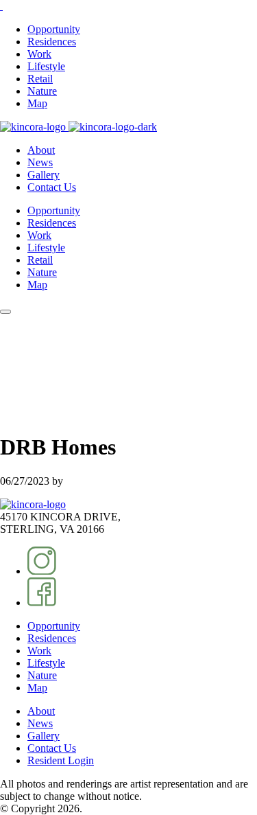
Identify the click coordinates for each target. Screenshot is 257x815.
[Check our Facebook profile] (41, 602)
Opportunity (53, 29)
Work (39, 54)
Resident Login (60, 760)
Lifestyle (46, 66)
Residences (51, 41)
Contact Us (51, 187)
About (41, 150)
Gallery (43, 175)
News (40, 162)
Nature (42, 91)
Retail (40, 78)
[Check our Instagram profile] (41, 571)
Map (37, 103)
